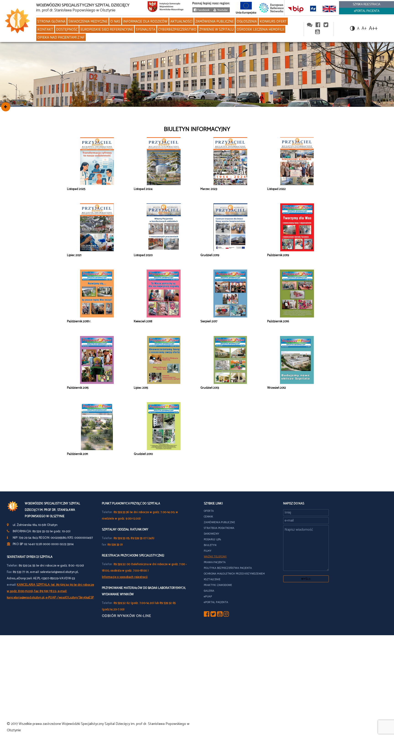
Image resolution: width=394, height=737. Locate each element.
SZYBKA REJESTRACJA (366, 4)
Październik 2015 (77, 388)
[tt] (213, 615)
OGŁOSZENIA (247, 21)
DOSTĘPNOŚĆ (67, 29)
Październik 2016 (278, 321)
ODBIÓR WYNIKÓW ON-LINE (126, 616)
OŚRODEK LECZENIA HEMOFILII (260, 29)
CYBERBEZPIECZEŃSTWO (177, 29)
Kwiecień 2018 (143, 321)
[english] (329, 8)
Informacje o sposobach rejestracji (125, 577)
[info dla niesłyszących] (313, 8)
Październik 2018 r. (79, 321)
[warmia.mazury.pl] (165, 7)
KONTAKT (45, 29)
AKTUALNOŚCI (181, 21)
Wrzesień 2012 (276, 388)
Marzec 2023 (208, 189)
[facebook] (318, 25)
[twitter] (326, 25)
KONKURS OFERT (273, 21)
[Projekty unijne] (246, 8)
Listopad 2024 (143, 189)
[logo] (16, 21)
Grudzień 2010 (143, 454)
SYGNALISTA (145, 29)
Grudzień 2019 (209, 255)
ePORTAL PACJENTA (366, 11)
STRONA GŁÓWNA (51, 21)
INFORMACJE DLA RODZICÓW (145, 21)
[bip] (296, 8)
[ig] (226, 615)
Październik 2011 (77, 454)
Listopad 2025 (76, 189)
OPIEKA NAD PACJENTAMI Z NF (61, 37)
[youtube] (220, 11)
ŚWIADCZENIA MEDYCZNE (87, 21)
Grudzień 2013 (209, 388)
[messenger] (309, 25)
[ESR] (271, 8)
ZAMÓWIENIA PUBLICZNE (214, 21)
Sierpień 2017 (208, 321)
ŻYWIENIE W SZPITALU (216, 29)
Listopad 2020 (143, 255)
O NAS (115, 21)
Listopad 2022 (276, 189)
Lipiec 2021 (74, 255)
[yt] (220, 615)
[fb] (206, 615)
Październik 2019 (278, 255)
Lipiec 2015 (141, 388)
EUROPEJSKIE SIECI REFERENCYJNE (106, 29)
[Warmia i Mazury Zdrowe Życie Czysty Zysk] (201, 11)
